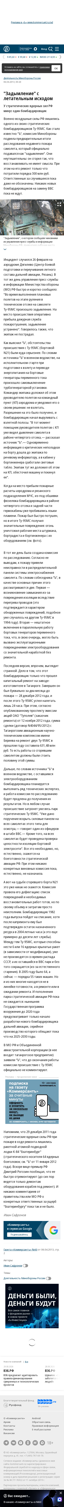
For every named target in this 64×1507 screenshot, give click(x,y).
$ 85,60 (11, 57)
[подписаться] (26, 1265)
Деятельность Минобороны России (22, 78)
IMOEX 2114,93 (47, 57)
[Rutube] (35, 1442)
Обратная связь (41, 1422)
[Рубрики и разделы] (57, 49)
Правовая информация (45, 1425)
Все (26, 1361)
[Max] (42, 1442)
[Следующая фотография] (60, 217)
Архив (7, 1422)
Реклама (9, 1429)
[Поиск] (50, 49)
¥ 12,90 (32, 57)
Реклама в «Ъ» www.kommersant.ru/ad (32, 22)
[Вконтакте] (13, 1442)
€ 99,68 (21, 57)
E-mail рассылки (41, 1429)
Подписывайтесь (19, 1234)
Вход (44, 49)
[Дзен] (20, 1442)
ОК (56, 68)
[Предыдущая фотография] (3, 217)
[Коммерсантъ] (7, 49)
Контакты (9, 1425)
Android (36, 1418)
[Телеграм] (6, 1442)
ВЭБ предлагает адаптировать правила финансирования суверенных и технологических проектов (21, 1379)
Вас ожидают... (19, 1496)
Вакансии (9, 1433)
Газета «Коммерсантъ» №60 (20, 1249)
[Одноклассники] (28, 1442)
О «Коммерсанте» (14, 1418)
